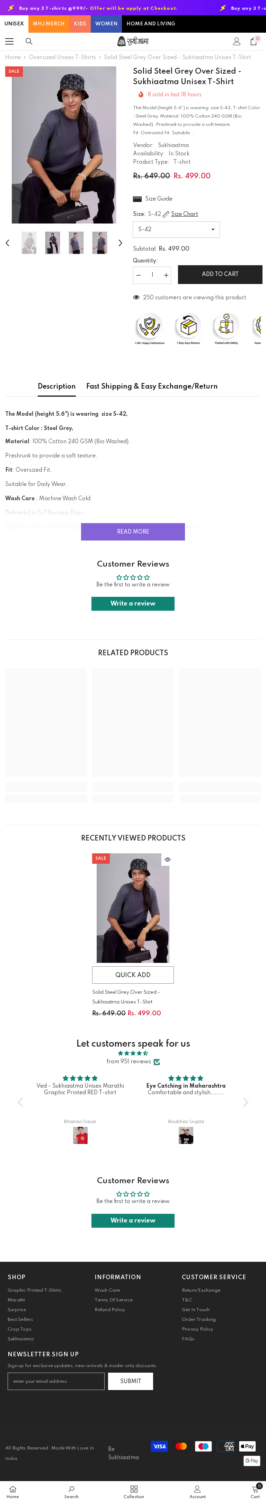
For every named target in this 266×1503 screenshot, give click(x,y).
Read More (133, 532)
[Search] (29, 41)
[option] (64, 145)
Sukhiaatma (173, 145)
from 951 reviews (129, 1062)
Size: (165, 214)
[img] (133, 1053)
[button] (7, 243)
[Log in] (237, 41)
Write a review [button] (133, 604)
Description (57, 386)
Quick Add (133, 975)
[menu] (9, 41)
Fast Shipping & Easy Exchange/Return (152, 386)
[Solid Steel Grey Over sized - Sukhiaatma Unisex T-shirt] (133, 908)
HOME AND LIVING (150, 24)
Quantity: (145, 261)
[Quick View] (167, 859)
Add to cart (218, 274)
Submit (130, 1381)
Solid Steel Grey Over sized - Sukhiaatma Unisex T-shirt (126, 997)
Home (13, 57)
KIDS (80, 24)
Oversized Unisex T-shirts (62, 57)
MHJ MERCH (49, 24)
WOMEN (106, 24)
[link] (46, 787)
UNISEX (14, 24)
